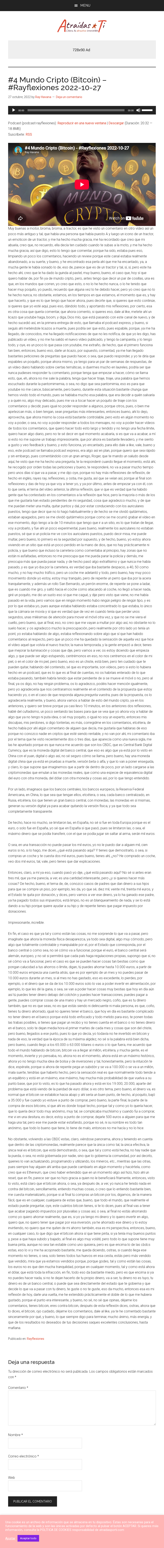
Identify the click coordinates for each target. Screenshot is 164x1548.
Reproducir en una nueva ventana (81, 123)
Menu (85, 5)
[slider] (148, 110)
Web (11, 1478)
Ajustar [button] (10, 1538)
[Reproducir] (14, 110)
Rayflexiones (35, 1338)
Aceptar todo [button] (28, 1538)
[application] (82, 110)
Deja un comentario (69, 97)
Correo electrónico (23, 1456)
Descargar (116, 123)
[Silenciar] (138, 110)
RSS (29, 134)
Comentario (18, 1388)
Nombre (15, 1435)
